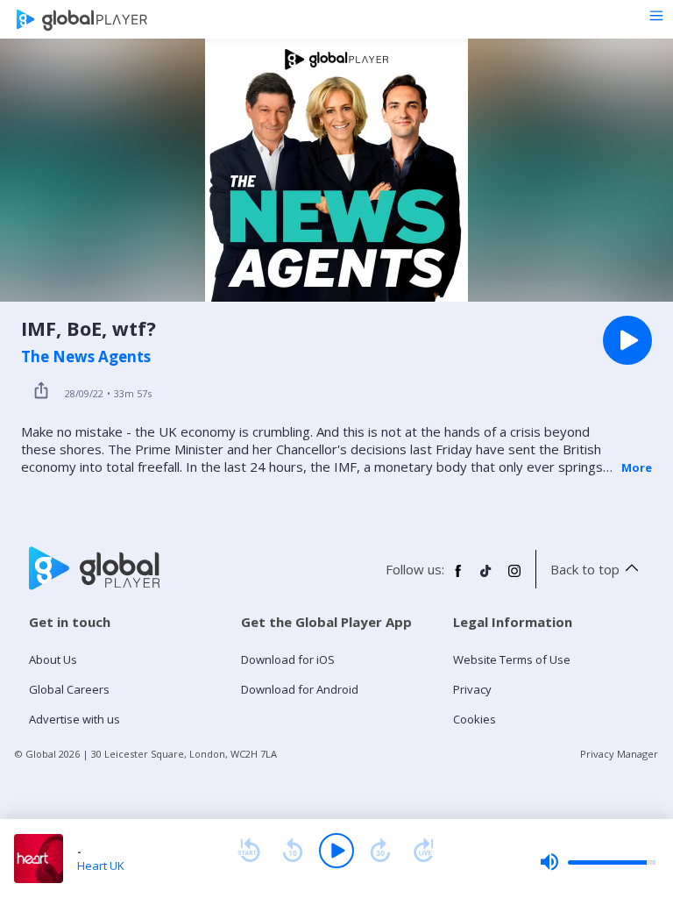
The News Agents (86, 357)
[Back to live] (424, 850)
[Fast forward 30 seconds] (380, 850)
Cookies (474, 719)
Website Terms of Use (511, 659)
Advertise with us (74, 719)
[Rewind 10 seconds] (292, 850)
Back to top (585, 569)
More (636, 467)
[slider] (597, 862)
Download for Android (299, 689)
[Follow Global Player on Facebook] (458, 578)
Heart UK (100, 865)
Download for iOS (288, 659)
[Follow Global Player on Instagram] (514, 578)
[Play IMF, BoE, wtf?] (627, 340)
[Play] (336, 850)
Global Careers (69, 689)
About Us (53, 659)
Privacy (472, 689)
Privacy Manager (619, 753)
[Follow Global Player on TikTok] (486, 578)
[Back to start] (248, 850)
